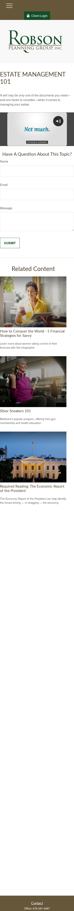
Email (4, 184)
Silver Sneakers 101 (15, 411)
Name (4, 161)
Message (6, 208)
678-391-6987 (41, 908)
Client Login (39, 15)
